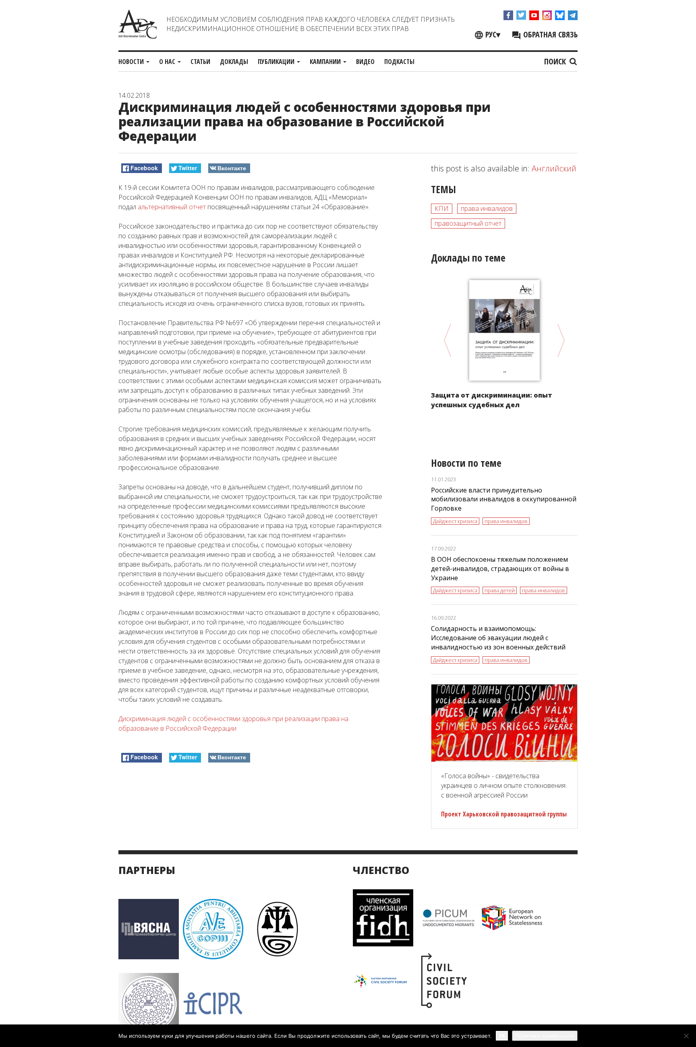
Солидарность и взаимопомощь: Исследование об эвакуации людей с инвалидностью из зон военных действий (498, 637)
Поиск (556, 61)
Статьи (200, 61)
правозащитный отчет (468, 223)
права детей (500, 590)
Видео (365, 61)
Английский (554, 168)
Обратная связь (549, 34)
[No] (686, 1036)
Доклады (234, 61)
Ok (502, 1035)
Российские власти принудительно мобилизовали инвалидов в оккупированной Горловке (503, 499)
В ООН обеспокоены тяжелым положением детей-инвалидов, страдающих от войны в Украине (500, 568)
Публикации (277, 61)
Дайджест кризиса (455, 521)
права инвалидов (487, 208)
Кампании (326, 61)
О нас (168, 61)
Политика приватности (544, 1036)
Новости (131, 61)
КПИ (442, 208)
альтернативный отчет (172, 206)
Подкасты (399, 61)
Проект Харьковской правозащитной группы (504, 814)
